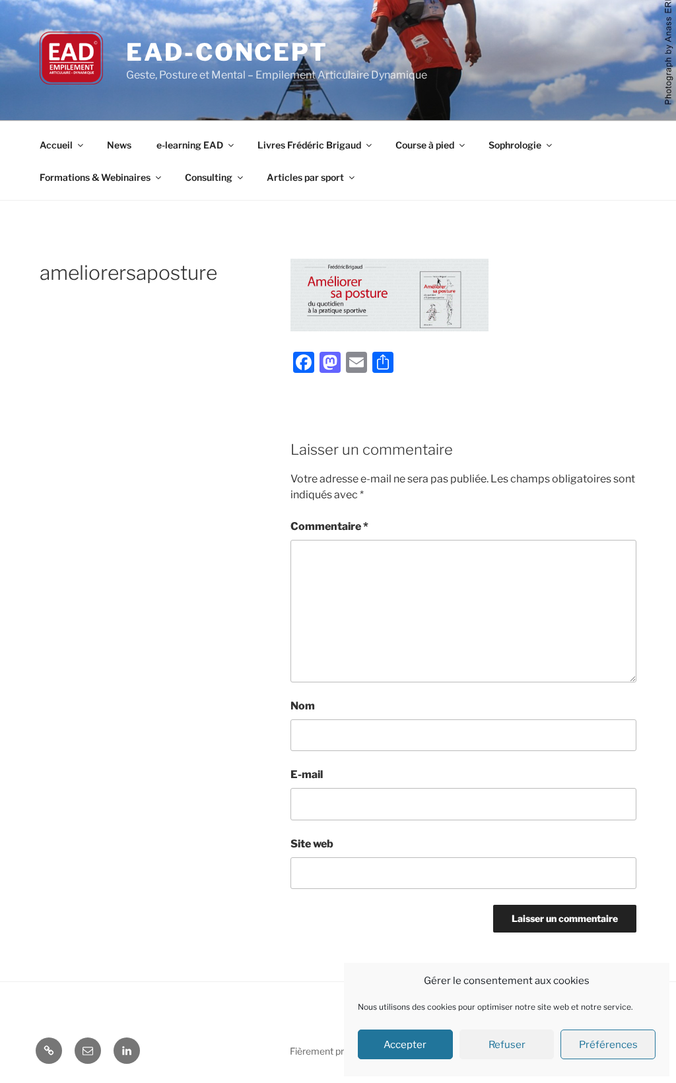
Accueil (56, 144)
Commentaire (329, 526)
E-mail (306, 774)
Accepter (405, 1045)
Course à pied (424, 144)
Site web (311, 843)
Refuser (507, 1045)
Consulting (208, 177)
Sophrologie (515, 144)
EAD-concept (227, 52)
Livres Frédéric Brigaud (309, 144)
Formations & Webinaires (95, 177)
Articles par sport (305, 177)
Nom (302, 706)
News (119, 144)
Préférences (608, 1045)
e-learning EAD (189, 144)
